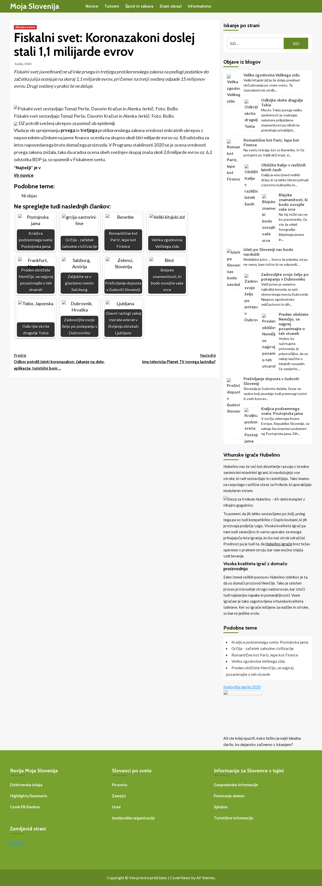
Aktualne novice (25, 27)
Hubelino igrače (278, 544)
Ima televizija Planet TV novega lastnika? (179, 358)
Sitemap (16, 842)
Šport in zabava (139, 6)
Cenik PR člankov (25, 807)
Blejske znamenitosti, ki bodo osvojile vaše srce (293, 202)
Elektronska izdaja (26, 784)
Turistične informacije (233, 818)
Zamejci (119, 795)
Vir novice (23, 175)
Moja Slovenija (34, 6)
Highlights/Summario (28, 795)
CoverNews (180, 877)
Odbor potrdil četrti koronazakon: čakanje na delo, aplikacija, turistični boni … (59, 362)
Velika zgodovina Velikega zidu (272, 75)
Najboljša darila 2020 (242, 686)
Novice (92, 6)
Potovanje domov (229, 795)
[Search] (309, 6)
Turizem (111, 6)
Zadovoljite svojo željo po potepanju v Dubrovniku (285, 277)
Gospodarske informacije (236, 784)
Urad (116, 807)
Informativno (199, 6)
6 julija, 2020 (23, 64)
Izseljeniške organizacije (133, 818)
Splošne (221, 807)
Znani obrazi (170, 6)
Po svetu (119, 784)
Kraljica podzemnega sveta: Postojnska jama (282, 411)
